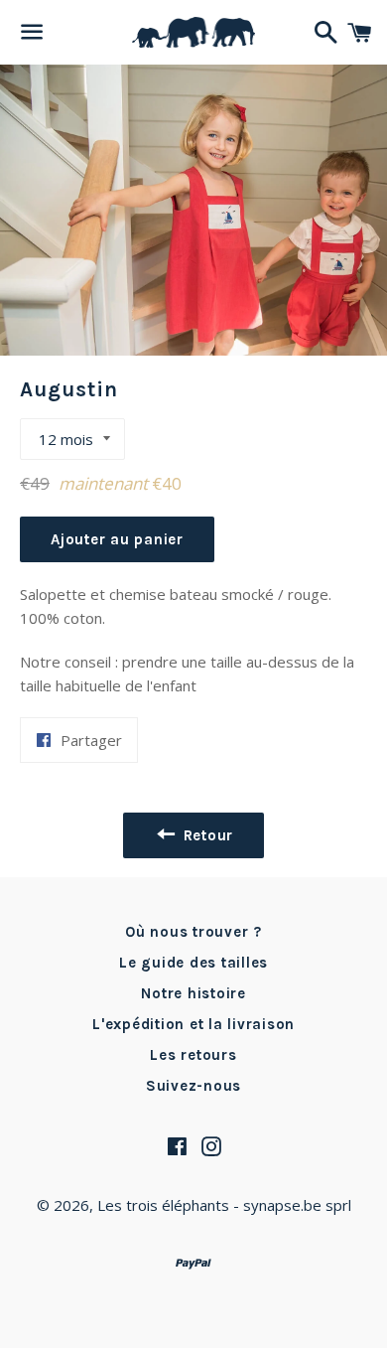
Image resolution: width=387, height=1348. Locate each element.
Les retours (193, 1055)
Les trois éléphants (163, 1205)
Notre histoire (193, 993)
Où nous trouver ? (193, 932)
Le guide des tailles (193, 963)
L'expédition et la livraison (193, 1024)
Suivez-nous (193, 1086)
